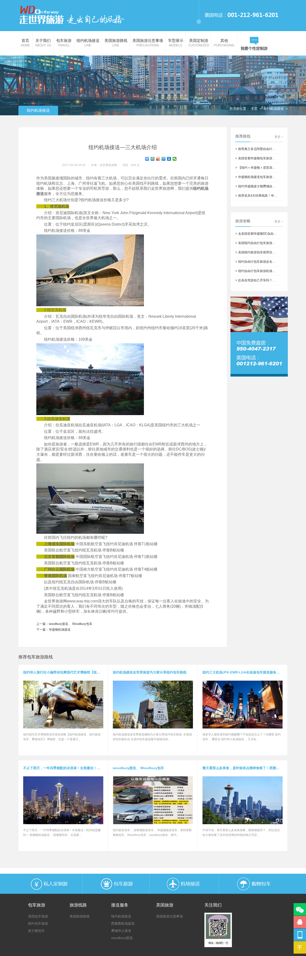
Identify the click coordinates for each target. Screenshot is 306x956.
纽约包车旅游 (38, 923)
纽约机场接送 (274, 109)
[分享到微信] (175, 159)
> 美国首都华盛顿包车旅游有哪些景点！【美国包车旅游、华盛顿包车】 (256, 158)
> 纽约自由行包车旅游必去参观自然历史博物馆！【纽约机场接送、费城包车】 (256, 261)
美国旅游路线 (80, 916)
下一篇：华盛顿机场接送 (53, 629)
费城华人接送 (121, 931)
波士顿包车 (36, 931)
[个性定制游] (254, 44)
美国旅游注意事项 (169, 916)
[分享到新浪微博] (158, 159)
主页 (254, 109)
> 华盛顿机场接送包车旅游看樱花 (256, 177)
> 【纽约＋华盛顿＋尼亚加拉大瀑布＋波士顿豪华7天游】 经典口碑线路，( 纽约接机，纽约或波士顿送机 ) (256, 167)
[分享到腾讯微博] (164, 159)
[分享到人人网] (169, 159)
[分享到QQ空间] (153, 159)
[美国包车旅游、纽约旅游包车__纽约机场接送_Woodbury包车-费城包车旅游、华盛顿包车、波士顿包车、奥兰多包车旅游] (71, 15)
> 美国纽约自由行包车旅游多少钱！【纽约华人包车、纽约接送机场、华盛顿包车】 (256, 243)
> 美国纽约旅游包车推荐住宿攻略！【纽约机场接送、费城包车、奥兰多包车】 (256, 252)
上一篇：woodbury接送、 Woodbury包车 (64, 624)
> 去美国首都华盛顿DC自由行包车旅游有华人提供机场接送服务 (256, 233)
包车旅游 (36, 905)
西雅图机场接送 (123, 923)
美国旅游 (164, 905)
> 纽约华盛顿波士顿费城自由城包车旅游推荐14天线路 (256, 186)
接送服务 (119, 905)
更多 (278, 137)
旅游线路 (78, 905)
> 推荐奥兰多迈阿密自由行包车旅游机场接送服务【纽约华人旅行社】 (256, 149)
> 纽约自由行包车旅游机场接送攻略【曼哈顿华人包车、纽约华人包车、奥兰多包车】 (256, 271)
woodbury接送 (122, 938)
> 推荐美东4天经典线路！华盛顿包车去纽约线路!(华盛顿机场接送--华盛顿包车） (256, 195)
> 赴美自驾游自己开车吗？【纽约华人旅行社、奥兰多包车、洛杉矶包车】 (256, 280)
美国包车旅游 (38, 916)
